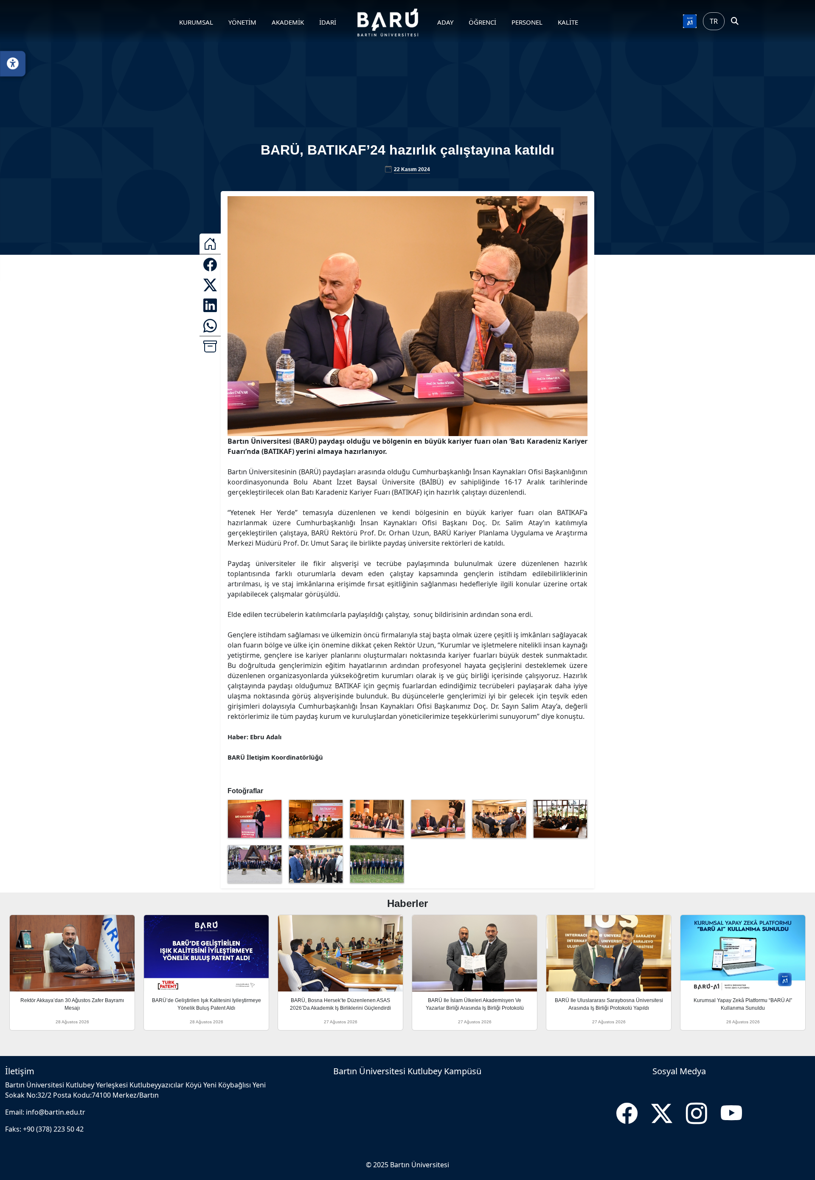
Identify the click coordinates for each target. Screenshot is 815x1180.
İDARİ (327, 22)
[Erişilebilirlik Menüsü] (12, 63)
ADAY (445, 22)
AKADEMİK (288, 22)
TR (714, 21)
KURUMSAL (196, 22)
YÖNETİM (242, 22)
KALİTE (568, 22)
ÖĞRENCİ (482, 22)
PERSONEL (526, 22)
